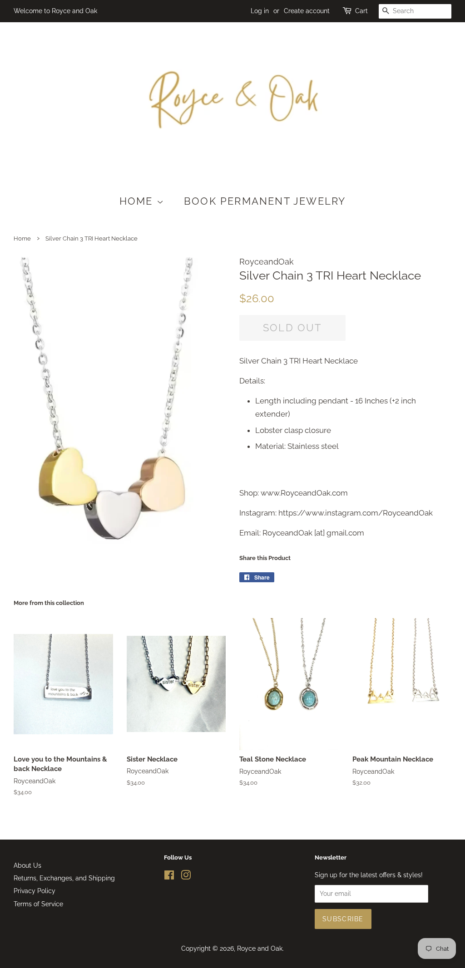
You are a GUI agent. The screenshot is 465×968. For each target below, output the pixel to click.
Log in (260, 11)
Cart (361, 11)
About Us (27, 865)
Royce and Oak (259, 948)
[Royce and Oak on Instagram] (186, 876)
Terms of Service (38, 904)
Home (138, 201)
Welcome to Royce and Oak (55, 11)
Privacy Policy (34, 890)
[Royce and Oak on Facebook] (169, 876)
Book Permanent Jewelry (265, 201)
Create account (307, 11)
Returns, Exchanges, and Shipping (64, 878)
